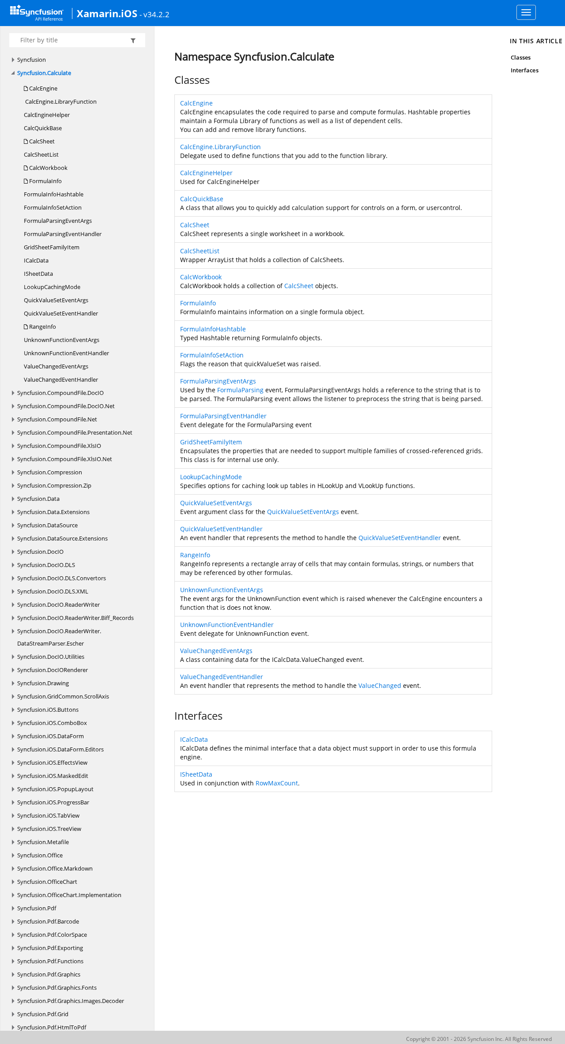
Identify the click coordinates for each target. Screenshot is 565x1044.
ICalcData (36, 260)
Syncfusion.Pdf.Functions (50, 961)
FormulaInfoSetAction (53, 207)
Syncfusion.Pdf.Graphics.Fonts (57, 987)
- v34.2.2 (154, 14)
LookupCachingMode (52, 287)
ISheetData (38, 274)
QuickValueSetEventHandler (61, 313)
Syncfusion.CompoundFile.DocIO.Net (66, 406)
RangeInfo (42, 326)
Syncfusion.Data (38, 499)
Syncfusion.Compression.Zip (54, 485)
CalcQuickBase (43, 128)
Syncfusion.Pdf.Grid (42, 1014)
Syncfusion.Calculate (44, 73)
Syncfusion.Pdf (36, 908)
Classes (521, 57)
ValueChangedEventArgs (56, 366)
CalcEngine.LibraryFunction (60, 101)
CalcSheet (41, 141)
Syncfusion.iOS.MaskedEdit (52, 776)
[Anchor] (170, 80)
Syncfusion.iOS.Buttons (48, 710)
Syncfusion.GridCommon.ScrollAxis (63, 696)
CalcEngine (42, 88)
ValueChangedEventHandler (61, 379)
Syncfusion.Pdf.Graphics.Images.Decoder (70, 1001)
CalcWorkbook (48, 168)
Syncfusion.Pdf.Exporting (50, 948)
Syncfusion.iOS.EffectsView (52, 762)
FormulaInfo (45, 181)
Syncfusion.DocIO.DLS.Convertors (61, 578)
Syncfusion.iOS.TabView (48, 815)
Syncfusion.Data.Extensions (53, 512)
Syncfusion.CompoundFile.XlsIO (59, 446)
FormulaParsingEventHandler (63, 234)
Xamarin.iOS (107, 13)
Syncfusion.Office (40, 855)
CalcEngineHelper (47, 115)
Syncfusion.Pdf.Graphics (48, 974)
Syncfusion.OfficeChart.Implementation (69, 895)
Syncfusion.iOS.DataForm (50, 736)
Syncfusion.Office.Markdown (55, 868)
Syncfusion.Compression (49, 472)
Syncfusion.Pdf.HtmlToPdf (51, 1027)
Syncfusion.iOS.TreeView (49, 829)
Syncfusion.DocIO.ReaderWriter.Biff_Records (75, 618)
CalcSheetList (41, 154)
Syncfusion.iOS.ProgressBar (53, 802)
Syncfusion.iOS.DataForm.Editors (60, 749)
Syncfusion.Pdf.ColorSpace (52, 935)
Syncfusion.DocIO (40, 552)
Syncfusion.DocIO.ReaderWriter (58, 604)
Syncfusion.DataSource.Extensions (62, 538)
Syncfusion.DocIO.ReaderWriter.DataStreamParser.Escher (59, 637)
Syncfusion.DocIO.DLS (46, 565)
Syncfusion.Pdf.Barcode (48, 921)
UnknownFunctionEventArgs (61, 340)
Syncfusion (31, 60)
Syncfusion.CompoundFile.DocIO (60, 393)
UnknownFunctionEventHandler (66, 353)
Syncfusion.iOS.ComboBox (52, 723)
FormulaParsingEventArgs (58, 221)
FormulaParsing (240, 390)
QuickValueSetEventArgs (56, 300)
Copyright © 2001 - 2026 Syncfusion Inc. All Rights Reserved (479, 1039)
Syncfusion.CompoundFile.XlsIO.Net (64, 459)
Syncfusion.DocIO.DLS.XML (52, 591)
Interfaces (525, 70)
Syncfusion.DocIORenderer (52, 670)
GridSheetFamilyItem (51, 247)
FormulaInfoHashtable (53, 194)
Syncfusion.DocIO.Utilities (50, 657)
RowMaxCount (277, 783)
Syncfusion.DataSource (47, 525)
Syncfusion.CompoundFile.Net (57, 419)
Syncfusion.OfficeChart (47, 882)
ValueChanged (379, 685)
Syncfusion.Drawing (43, 683)
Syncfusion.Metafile (43, 842)
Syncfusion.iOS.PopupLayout (55, 789)
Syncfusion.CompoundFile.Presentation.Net (74, 432)
